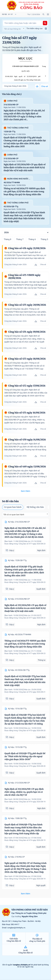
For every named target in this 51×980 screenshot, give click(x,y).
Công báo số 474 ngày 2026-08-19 (32, 802)
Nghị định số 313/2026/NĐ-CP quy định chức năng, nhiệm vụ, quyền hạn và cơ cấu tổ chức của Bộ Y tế (24, 792)
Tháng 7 (19, 239)
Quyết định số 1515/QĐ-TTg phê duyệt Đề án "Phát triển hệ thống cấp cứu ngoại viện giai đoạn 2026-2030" (24, 756)
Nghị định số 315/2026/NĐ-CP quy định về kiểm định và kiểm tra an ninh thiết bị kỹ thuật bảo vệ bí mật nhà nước (25, 167)
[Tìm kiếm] (45, 23)
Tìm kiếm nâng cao (35, 28)
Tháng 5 (44, 239)
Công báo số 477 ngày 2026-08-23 (32, 544)
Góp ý (11, 550)
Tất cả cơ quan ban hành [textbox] (13, 515)
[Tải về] (37, 86)
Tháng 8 (7, 239)
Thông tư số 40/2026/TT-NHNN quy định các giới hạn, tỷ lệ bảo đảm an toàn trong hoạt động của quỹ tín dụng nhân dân (24, 191)
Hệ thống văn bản (35, 507)
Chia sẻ (44, 86)
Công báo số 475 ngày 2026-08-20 (32, 731)
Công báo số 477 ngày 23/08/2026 (19, 40)
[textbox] (14, 29)
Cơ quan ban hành (12, 507)
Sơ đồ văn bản (10, 501)
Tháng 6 (32, 239)
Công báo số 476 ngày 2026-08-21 (32, 692)
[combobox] (14, 29)
